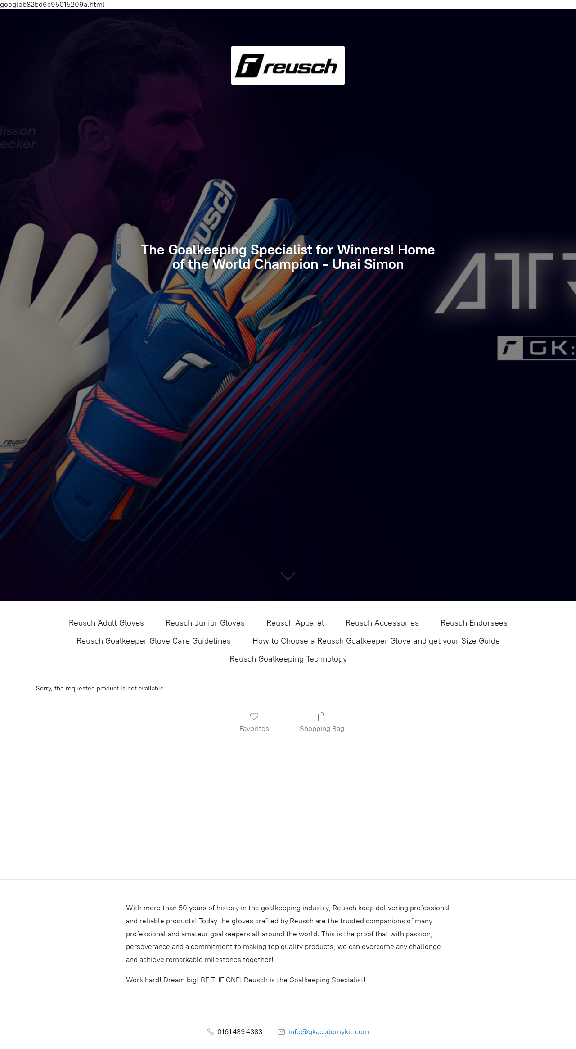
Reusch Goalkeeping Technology (288, 659)
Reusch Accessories (382, 623)
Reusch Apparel (295, 623)
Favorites (254, 728)
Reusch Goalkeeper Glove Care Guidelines (153, 641)
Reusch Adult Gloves (106, 623)
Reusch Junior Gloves (205, 623)
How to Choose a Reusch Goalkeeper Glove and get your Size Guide (376, 641)
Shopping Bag (322, 728)
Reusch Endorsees (474, 623)
